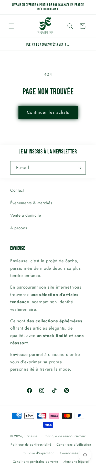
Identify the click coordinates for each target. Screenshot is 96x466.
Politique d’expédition (38, 453)
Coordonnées (70, 453)
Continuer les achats (48, 112)
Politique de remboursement (65, 436)
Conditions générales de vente (35, 461)
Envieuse (31, 436)
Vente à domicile (25, 215)
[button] (11, 26)
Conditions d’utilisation (74, 444)
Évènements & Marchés (31, 203)
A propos (18, 228)
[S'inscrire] (79, 168)
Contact (17, 190)
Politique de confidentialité (30, 444)
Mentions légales (76, 461)
